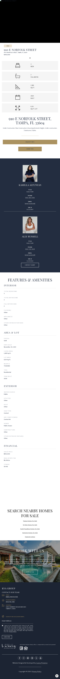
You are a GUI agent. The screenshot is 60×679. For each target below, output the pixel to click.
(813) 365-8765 (30, 197)
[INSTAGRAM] (23, 658)
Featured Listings (30, 537)
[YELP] (36, 658)
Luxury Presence (42, 663)
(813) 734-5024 (30, 249)
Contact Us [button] (30, 572)
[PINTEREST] (32, 658)
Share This (30, 149)
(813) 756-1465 (10, 601)
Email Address (6, 621)
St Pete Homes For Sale (30, 525)
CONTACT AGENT (30, 265)
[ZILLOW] (40, 658)
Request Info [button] (30, 142)
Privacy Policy (12, 631)
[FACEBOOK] (19, 658)
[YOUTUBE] (27, 658)
